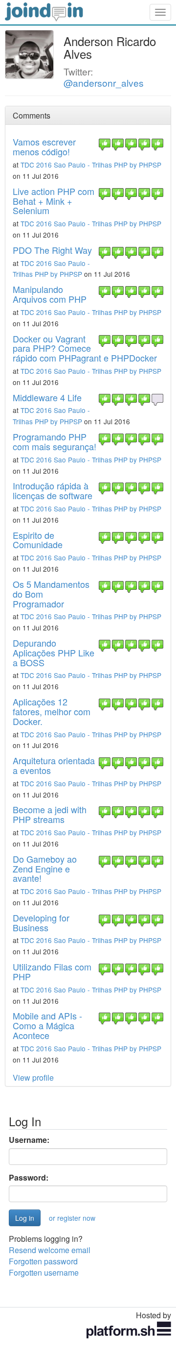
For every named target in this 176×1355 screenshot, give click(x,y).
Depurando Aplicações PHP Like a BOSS (53, 652)
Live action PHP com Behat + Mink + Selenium (53, 201)
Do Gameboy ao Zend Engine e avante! (45, 868)
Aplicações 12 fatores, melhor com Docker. (51, 711)
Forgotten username (44, 1272)
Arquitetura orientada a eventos (54, 765)
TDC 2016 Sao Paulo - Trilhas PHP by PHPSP (91, 164)
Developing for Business (41, 922)
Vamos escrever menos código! (44, 146)
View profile (33, 1077)
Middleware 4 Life (47, 397)
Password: (28, 1177)
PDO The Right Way (52, 249)
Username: (29, 1140)
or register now (72, 1218)
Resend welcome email (49, 1250)
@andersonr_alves (104, 82)
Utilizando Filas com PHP (52, 971)
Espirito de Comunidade (38, 540)
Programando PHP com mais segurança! (54, 441)
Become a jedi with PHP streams (50, 814)
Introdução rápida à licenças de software (52, 490)
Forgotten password (43, 1261)
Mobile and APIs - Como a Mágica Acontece (47, 1025)
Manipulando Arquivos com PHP (50, 294)
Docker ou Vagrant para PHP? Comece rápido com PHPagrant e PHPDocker (85, 348)
